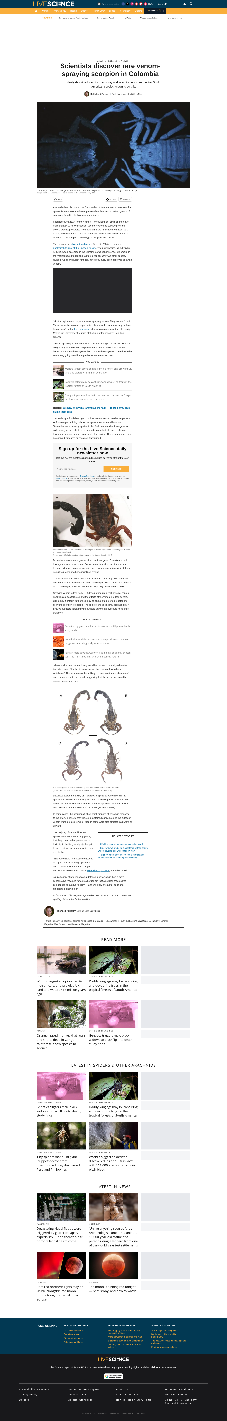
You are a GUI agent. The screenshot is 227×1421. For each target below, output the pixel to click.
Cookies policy (77, 1394)
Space (112, 10)
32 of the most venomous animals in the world (121, 844)
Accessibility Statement (34, 1389)
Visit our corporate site (163, 1367)
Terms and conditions (179, 1389)
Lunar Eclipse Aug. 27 (106, 18)
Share (59, 199)
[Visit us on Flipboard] (141, 4)
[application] (92, 290)
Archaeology (60, 10)
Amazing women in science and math (125, 1337)
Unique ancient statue (149, 18)
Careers (24, 1400)
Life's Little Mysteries (73, 1330)
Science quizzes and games (164, 1330)
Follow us (112, 199)
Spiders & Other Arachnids (118, 61)
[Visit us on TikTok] (145, 4)
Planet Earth (99, 10)
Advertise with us (127, 1394)
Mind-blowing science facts (164, 1347)
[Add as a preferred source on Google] (113, 1376)
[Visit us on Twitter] (127, 4)
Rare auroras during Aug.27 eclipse (73, 18)
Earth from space (71, 1334)
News (140, 94)
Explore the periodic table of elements (125, 1341)
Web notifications (176, 1394)
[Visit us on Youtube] (136, 4)
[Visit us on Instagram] (132, 4)
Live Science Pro (175, 18)
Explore (138, 10)
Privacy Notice (61, 478)
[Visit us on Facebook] (123, 4)
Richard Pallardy (101, 94)
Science (85, 10)
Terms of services (87, 476)
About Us (122, 1389)
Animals (46, 10)
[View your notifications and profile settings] (184, 4)
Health (73, 10)
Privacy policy (28, 1394)
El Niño (128, 18)
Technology (124, 10)
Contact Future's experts (84, 1389)
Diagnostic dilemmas (73, 1338)
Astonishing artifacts (73, 1342)
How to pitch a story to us (134, 1400)
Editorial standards (80, 1400)
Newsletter (127, 199)
